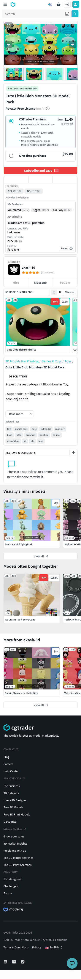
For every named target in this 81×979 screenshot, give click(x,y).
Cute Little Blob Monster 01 (21, 349)
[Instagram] (23, 961)
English (52, 947)
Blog (6, 757)
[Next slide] (72, 44)
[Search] (74, 13)
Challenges (10, 886)
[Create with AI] (49, 4)
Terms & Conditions (16, 947)
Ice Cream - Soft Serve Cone (20, 619)
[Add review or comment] (73, 452)
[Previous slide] (8, 44)
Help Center (11, 771)
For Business (11, 786)
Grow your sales (13, 836)
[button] (67, 13)
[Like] (16, 179)
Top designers (12, 879)
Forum (7, 893)
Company (8, 749)
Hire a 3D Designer (15, 800)
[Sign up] (75, 4)
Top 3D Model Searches (18, 858)
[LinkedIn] (6, 961)
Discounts (9, 821)
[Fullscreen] (8, 25)
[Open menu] (5, 4)
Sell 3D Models (12, 828)
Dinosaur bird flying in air (19, 544)
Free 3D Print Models (16, 814)
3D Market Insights (15, 843)
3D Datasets (11, 793)
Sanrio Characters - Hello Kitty (21, 693)
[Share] (65, 179)
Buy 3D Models (12, 778)
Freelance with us (14, 851)
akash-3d (28, 267)
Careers (8, 764)
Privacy (36, 947)
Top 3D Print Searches (17, 865)
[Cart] (58, 4)
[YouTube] (14, 961)
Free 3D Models (13, 807)
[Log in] (67, 4)
